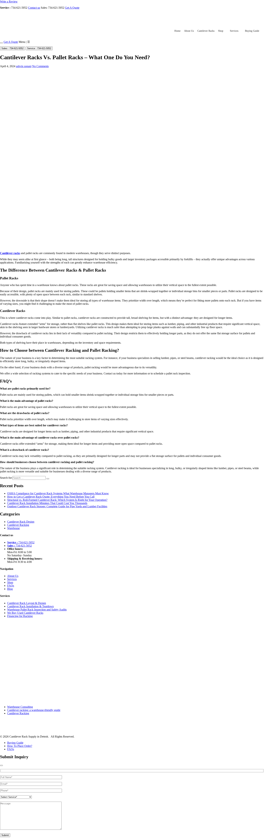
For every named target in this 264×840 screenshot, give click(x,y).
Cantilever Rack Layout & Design (26, 603)
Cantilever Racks (205, 31)
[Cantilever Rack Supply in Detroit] (24, 22)
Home (177, 31)
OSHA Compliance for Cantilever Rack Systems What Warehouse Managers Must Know (58, 493)
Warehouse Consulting (20, 706)
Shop (220, 31)
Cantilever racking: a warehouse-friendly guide (33, 710)
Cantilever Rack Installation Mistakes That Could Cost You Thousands (47, 503)
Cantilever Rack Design (20, 521)
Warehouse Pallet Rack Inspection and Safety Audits (37, 609)
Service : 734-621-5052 (39, 48)
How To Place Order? (19, 745)
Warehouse (13, 528)
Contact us (34, 7)
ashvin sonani (23, 66)
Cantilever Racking (18, 524)
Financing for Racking (20, 616)
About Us (189, 31)
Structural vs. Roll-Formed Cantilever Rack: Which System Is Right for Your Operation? (57, 499)
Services (234, 31)
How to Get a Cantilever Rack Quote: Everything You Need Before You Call (50, 496)
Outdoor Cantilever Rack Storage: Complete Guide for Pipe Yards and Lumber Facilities (57, 506)
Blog (10, 588)
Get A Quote (72, 7)
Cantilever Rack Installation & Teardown (30, 606)
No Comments (40, 66)
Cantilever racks (10, 253)
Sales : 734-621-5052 (12, 48)
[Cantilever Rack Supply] (15, 730)
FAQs (10, 585)
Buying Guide (252, 31)
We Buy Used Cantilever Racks (25, 612)
